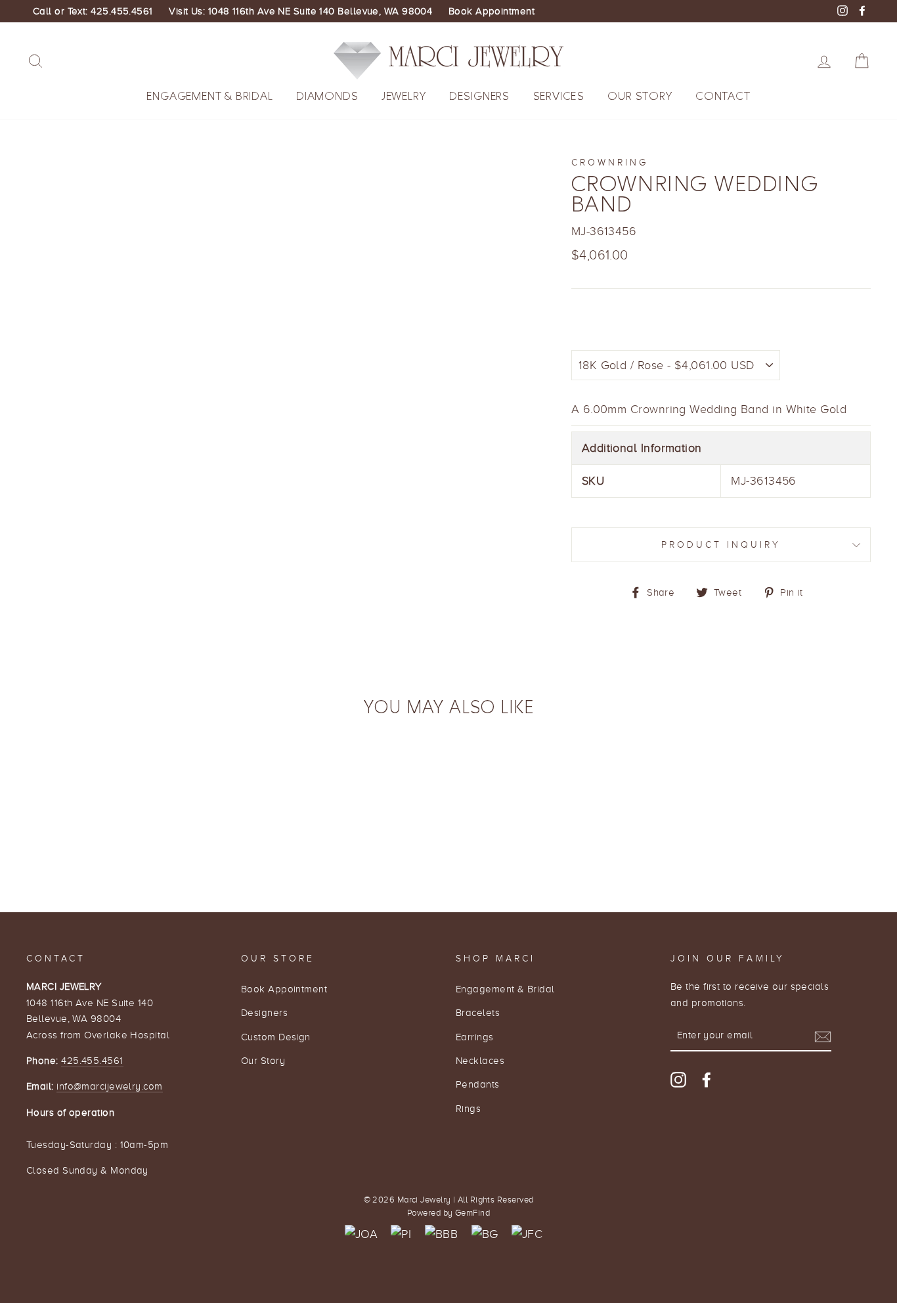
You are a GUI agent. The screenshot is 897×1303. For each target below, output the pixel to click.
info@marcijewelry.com (109, 1086)
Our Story (639, 96)
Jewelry (404, 96)
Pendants (478, 1084)
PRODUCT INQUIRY (721, 545)
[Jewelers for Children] (527, 1234)
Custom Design (276, 1036)
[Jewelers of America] (361, 1234)
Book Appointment (491, 11)
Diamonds (327, 96)
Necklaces (480, 1060)
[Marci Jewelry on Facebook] (706, 1079)
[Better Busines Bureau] (441, 1234)
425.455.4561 (92, 1060)
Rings (468, 1108)
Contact (723, 96)
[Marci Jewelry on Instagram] (678, 1079)
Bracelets (478, 1012)
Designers (479, 96)
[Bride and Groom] (484, 1234)
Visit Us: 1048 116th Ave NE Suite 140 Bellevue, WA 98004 (300, 11)
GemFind (472, 1213)
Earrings (475, 1036)
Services (558, 96)
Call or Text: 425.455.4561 (93, 11)
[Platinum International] (401, 1234)
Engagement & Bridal (209, 96)
